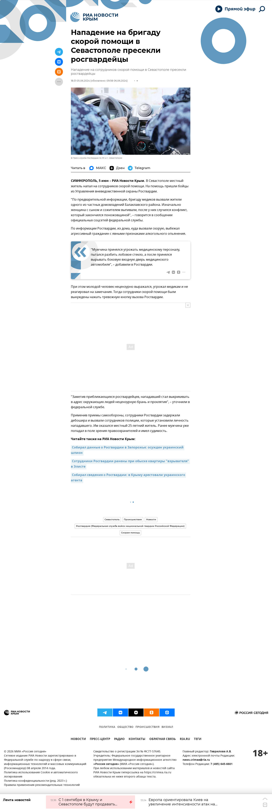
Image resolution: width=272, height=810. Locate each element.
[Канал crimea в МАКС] (167, 712)
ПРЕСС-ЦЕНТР (100, 739)
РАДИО (119, 739)
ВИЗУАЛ (167, 727)
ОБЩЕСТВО (125, 727)
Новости (151, 519)
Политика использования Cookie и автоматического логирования (41, 774)
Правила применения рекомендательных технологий (42, 785)
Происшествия (133, 519)
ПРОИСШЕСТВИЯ (147, 727)
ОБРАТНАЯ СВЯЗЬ (162, 739)
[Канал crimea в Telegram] (105, 712)
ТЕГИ (197, 739)
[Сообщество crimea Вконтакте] (120, 712)
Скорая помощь (130, 532)
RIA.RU (185, 739)
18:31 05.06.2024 (80, 80)
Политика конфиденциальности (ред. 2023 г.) (35, 781)
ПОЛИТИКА (107, 727)
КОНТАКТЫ (137, 739)
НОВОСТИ (78, 739)
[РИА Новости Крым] (94, 17)
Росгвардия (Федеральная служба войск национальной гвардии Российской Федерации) (130, 526)
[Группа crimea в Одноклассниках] (151, 712)
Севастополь (112, 519)
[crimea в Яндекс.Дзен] (136, 712)
